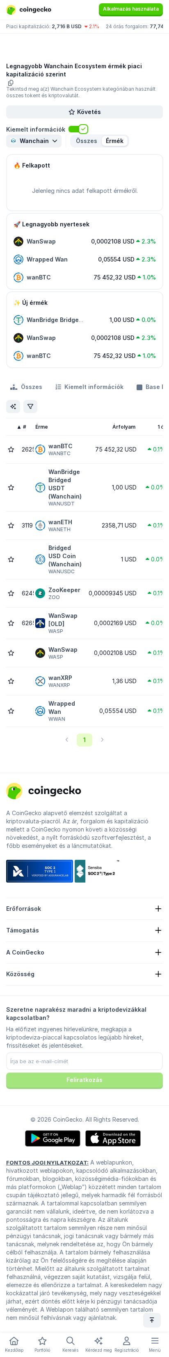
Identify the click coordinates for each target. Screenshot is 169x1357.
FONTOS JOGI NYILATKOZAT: (47, 1162)
